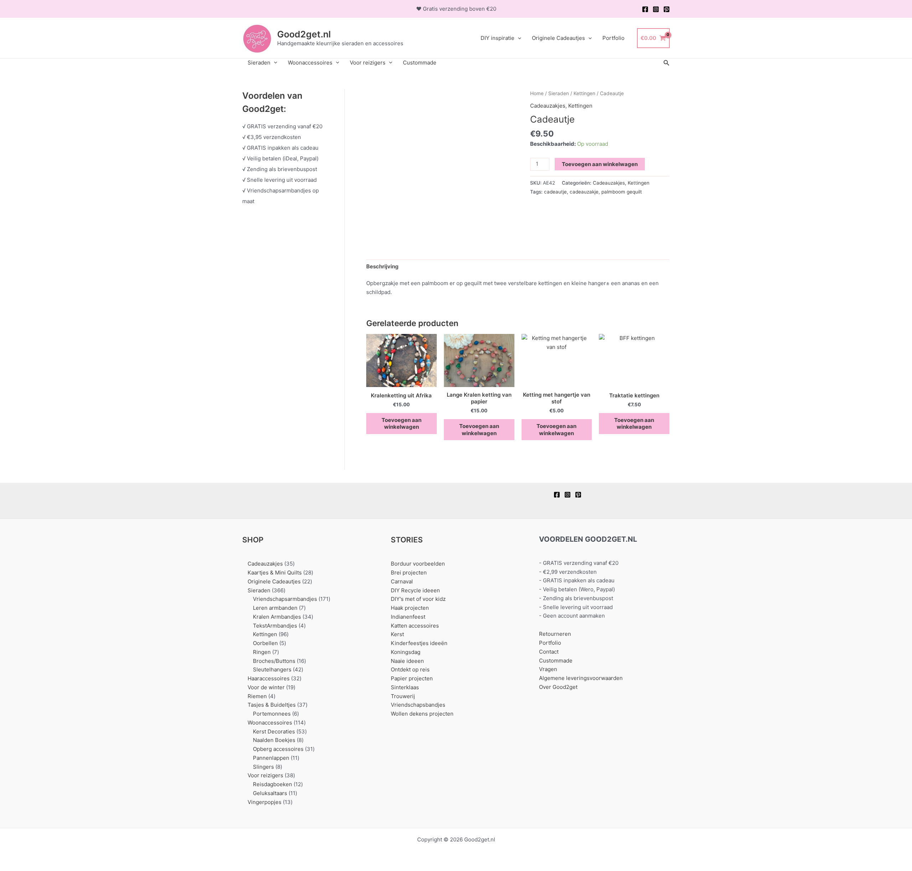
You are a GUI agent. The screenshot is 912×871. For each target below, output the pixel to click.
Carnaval (402, 581)
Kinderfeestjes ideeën (419, 643)
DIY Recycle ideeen (415, 590)
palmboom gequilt (621, 192)
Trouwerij (403, 696)
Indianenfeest (408, 616)
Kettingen (584, 93)
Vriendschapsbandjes (418, 704)
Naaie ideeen (407, 661)
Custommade (419, 62)
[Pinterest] (666, 9)
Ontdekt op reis (410, 669)
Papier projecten (412, 678)
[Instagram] (656, 9)
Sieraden (259, 62)
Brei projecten (409, 572)
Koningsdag (405, 652)
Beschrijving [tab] (382, 266)
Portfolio (613, 38)
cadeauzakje (584, 192)
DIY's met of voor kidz (418, 599)
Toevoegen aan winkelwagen (600, 164)
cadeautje (555, 192)
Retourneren (555, 633)
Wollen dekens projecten (422, 713)
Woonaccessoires (310, 62)
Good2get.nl (304, 34)
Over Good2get (558, 687)
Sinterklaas (405, 687)
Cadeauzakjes (547, 105)
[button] (666, 62)
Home (537, 93)
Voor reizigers (367, 62)
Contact (549, 651)
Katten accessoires (415, 625)
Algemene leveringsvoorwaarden (581, 678)
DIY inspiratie (497, 38)
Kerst (397, 634)
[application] (517, 38)
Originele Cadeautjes (558, 38)
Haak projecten (410, 607)
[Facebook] (645, 9)
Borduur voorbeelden (418, 563)
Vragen (548, 669)
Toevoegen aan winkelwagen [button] (401, 424)
